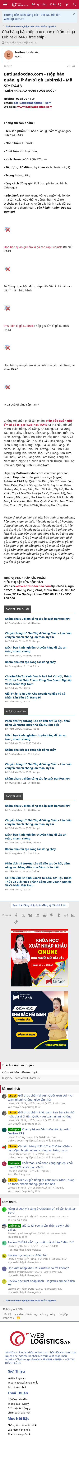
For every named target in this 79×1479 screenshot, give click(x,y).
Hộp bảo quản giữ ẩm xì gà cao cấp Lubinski (33, 247)
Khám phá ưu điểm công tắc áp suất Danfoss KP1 (37, 618)
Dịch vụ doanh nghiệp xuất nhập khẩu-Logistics (35, 1140)
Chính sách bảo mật (19, 1412)
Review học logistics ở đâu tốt (27, 1255)
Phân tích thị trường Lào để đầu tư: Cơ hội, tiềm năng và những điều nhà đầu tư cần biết (37, 723)
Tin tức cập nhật (17, 1387)
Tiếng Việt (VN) (14, 1309)
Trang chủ (8, 1318)
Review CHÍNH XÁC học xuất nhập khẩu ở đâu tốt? (41, 1242)
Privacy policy (47, 1314)
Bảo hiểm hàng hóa (19, 1174)
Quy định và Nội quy (25, 1314)
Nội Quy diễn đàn (18, 1399)
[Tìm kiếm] (74, 4)
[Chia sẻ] (68, 66)
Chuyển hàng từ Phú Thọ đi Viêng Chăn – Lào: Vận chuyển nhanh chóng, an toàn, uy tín (38, 635)
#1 (73, 66)
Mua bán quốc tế (17, 1236)
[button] (5, 4)
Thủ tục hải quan (17, 1220)
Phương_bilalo (15, 623)
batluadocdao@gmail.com (32, 103)
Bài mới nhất (11, 1089)
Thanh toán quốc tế (19, 1434)
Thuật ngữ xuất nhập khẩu (23, 1382)
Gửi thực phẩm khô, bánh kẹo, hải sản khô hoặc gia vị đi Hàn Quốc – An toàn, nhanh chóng (41, 1114)
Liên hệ (7, 1314)
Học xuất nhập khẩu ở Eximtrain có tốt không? (38, 1268)
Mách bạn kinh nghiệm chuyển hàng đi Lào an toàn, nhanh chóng (35, 649)
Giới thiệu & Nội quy (19, 1408)
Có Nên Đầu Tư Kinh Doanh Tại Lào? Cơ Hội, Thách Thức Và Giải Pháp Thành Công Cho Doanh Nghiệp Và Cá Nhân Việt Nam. (38, 680)
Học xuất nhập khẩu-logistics (24, 1249)
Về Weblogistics (17, 1378)
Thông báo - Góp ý (18, 1403)
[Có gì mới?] (67, 4)
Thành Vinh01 (15, 641)
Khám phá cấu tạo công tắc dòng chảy (30, 662)
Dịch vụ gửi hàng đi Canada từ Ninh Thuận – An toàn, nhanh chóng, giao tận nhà (42, 1182)
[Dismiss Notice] (73, 15)
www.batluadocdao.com (34, 107)
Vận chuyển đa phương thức (24, 1107)
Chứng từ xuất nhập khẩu (22, 1425)
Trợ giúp (63, 1314)
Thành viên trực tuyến (18, 1065)
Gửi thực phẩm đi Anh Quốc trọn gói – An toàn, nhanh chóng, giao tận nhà (40, 1097)
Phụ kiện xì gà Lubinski (19, 326)
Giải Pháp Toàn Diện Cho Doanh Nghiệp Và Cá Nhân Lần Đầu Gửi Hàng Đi (35, 695)
